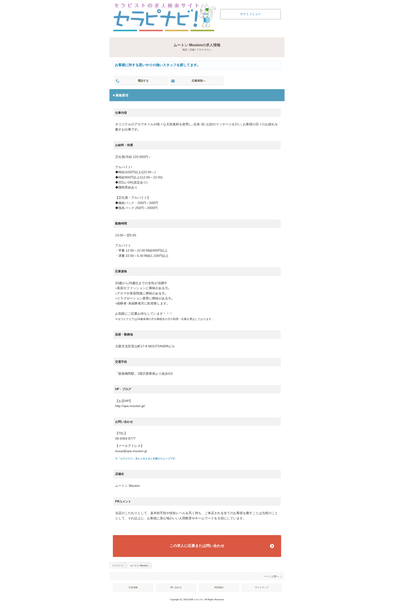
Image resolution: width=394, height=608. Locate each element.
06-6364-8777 (125, 438)
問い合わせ (176, 587)
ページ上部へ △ (273, 576)
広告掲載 (133, 587)
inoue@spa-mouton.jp (131, 451)
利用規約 (218, 587)
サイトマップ (262, 587)
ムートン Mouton (188, 45)
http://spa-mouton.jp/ (130, 406)
